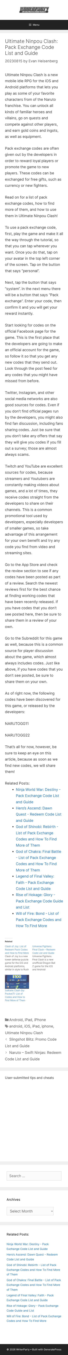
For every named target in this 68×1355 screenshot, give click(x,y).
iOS (27, 1026)
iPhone (40, 1020)
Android (16, 1020)
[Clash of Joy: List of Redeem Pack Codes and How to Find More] (18, 958)
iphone (47, 1026)
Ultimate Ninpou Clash (24, 1033)
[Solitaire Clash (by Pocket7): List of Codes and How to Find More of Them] (17, 982)
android (15, 1026)
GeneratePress (52, 1349)
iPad (28, 1020)
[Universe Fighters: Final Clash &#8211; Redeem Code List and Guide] (46, 958)
